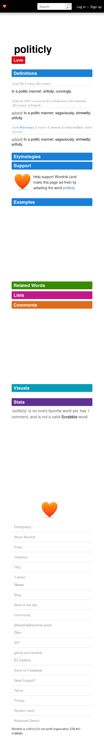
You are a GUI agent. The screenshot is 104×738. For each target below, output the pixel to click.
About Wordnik (24, 537)
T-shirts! (19, 577)
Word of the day (25, 604)
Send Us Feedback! (28, 670)
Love (18, 60)
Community (22, 614)
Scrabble (69, 417)
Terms (18, 690)
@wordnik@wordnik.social (32, 625)
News (19, 584)
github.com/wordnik (28, 652)
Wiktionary (26, 127)
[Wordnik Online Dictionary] (5, 6)
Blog (17, 594)
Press (18, 547)
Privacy (19, 700)
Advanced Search (26, 720)
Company (22, 526)
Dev (17, 632)
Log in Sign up (89, 6)
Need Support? (25, 680)
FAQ (17, 567)
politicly (68, 187)
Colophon (21, 557)
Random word (24, 710)
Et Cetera (22, 660)
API (17, 642)
